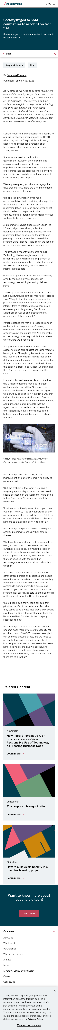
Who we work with (13, 954)
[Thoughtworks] (13, 3)
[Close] (55, 991)
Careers (7, 976)
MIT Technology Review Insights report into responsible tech (25, 255)
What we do (9, 943)
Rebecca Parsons (16, 75)
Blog (32, 65)
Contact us (9, 981)
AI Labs (7, 959)
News (6, 965)
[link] (29, 913)
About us (8, 937)
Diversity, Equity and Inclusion (18, 970)
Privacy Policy (35, 1019)
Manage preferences (29, 1025)
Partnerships (9, 948)
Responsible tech (14, 65)
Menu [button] (48, 4)
